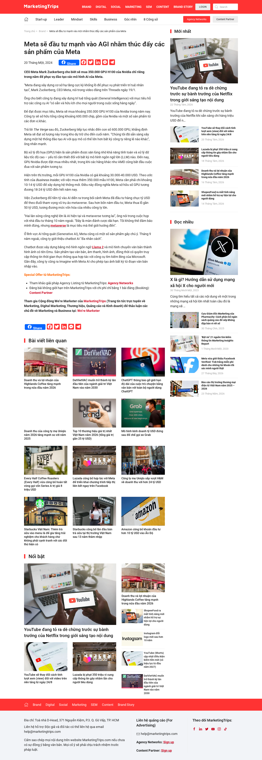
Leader (59, 19)
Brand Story (183, 7)
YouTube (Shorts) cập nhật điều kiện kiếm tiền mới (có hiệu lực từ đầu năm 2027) (154, 659)
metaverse (58, 225)
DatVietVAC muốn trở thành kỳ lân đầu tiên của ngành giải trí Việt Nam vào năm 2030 (94, 383)
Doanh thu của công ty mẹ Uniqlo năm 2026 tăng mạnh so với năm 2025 (45, 434)
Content (162, 7)
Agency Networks (196, 19)
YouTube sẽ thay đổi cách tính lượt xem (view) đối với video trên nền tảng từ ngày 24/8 (45, 678)
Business (110, 19)
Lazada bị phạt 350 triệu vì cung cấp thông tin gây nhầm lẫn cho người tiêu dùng (93, 678)
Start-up (41, 19)
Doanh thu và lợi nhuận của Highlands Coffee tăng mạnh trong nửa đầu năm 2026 (42, 383)
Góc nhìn (130, 19)
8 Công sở (151, 19)
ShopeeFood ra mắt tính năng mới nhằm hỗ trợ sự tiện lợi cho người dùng (154, 617)
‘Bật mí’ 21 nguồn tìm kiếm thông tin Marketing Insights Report (217, 340)
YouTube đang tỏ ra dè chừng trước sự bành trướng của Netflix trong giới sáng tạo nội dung (201, 94)
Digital (101, 7)
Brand (86, 7)
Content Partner (225, 19)
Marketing (133, 7)
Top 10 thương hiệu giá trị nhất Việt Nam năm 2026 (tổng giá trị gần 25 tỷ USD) (93, 434)
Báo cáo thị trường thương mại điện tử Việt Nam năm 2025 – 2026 (218, 385)
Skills (93, 19)
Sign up (168, 742)
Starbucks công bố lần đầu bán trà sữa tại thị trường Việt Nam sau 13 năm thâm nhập (92, 533)
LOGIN (203, 6)
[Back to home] (41, 6)
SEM (149, 7)
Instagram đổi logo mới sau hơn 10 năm (153, 637)
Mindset (77, 19)
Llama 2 (98, 247)
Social (116, 7)
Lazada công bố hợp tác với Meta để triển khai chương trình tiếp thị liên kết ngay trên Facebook (94, 482)
